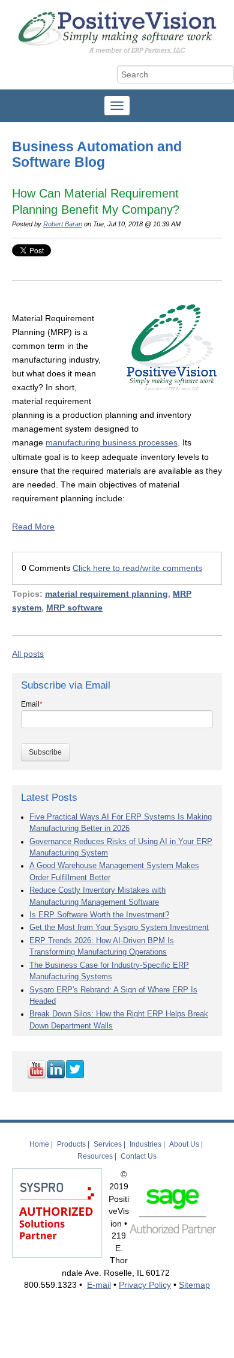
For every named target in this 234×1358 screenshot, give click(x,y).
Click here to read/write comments (137, 568)
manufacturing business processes (112, 442)
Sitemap (194, 1285)
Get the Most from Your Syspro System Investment (119, 927)
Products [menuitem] (71, 1144)
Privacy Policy (145, 1285)
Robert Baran (62, 224)
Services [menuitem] (108, 1144)
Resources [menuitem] (95, 1156)
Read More (33, 526)
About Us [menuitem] (184, 1144)
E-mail (99, 1285)
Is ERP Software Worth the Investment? (99, 915)
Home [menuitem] (39, 1144)
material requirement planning (106, 594)
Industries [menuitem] (145, 1144)
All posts (28, 654)
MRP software (74, 607)
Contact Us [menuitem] (139, 1156)
